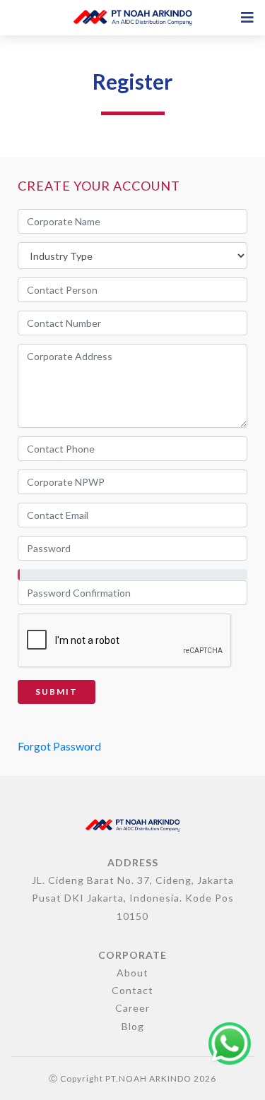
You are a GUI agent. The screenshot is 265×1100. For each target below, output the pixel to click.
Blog (133, 1026)
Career (132, 1008)
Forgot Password (59, 746)
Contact (132, 990)
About (132, 973)
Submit (56, 691)
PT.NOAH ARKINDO (148, 1078)
